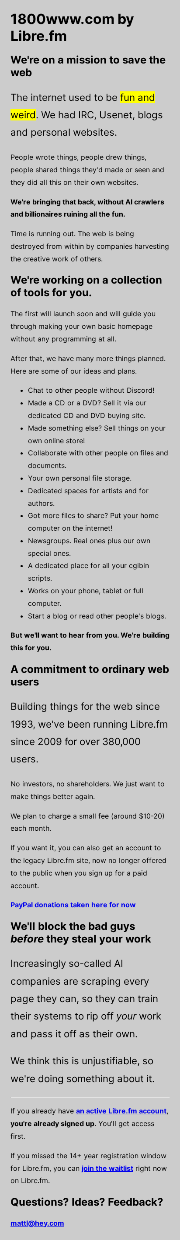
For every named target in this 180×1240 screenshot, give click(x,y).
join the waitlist (107, 1168)
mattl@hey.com (37, 1223)
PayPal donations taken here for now (73, 904)
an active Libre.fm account (121, 1110)
